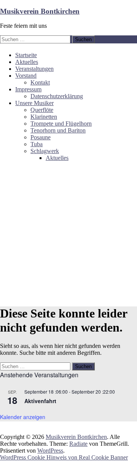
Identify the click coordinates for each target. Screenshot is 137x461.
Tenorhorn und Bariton (58, 130)
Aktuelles (26, 62)
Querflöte (41, 110)
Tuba (36, 144)
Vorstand (26, 75)
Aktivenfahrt (40, 401)
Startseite (26, 55)
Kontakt (40, 82)
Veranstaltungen (34, 68)
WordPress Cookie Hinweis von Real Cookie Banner (64, 457)
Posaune (40, 137)
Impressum (28, 89)
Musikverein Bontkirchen (40, 11)
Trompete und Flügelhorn (61, 123)
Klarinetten (43, 116)
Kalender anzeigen (22, 417)
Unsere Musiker (34, 103)
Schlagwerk (44, 151)
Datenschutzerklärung (56, 96)
